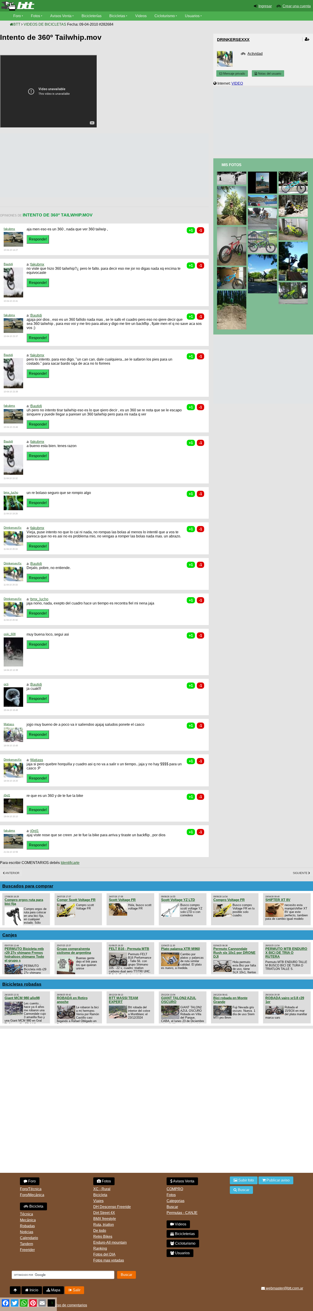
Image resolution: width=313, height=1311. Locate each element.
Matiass (9, 724)
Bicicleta (35, 1206)
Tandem (26, 1244)
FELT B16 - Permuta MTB (129, 949)
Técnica (26, 1214)
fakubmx (9, 229)
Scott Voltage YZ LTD (178, 900)
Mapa (55, 1290)
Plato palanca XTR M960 (180, 949)
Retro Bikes (102, 1236)
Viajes (98, 1201)
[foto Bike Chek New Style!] (294, 284)
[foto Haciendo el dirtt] (232, 292)
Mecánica (28, 1220)
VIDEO (237, 83)
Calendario (29, 1238)
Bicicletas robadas (21, 984)
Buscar (172, 1207)
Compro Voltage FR (229, 900)
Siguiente (300, 873)
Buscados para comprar (27, 886)
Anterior (12, 873)
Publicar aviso (278, 1180)
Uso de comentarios (71, 1305)
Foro (17, 16)
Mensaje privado (233, 73)
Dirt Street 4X (104, 1213)
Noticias (26, 1232)
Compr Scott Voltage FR (76, 900)
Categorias (175, 1201)
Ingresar (265, 6)
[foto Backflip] (232, 188)
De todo (99, 1231)
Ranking (100, 1248)
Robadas (27, 1226)
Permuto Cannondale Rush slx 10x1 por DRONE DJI (234, 952)
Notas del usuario (269, 73)
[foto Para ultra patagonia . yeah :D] (263, 173)
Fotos (35, 16)
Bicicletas (117, 16)
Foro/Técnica (30, 1189)
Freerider (27, 1250)
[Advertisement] (83, 165)
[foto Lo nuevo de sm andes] (263, 197)
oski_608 (10, 634)
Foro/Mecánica (32, 1195)
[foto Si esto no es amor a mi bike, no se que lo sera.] (294, 197)
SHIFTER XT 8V (277, 900)
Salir (76, 1290)
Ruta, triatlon (103, 1225)
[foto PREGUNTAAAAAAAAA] (294, 220)
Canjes (9, 935)
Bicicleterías (92, 16)
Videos (141, 16)
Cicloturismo (164, 16)
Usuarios (192, 16)
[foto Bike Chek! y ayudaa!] (294, 173)
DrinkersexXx (13, 527)
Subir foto (245, 1180)
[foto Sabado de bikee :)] (263, 256)
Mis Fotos (232, 165)
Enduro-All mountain (110, 1242)
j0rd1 (7, 795)
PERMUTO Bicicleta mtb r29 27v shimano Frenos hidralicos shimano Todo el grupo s (24, 954)
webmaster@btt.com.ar (284, 1288)
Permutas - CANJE (182, 1213)
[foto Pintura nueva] (232, 269)
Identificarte (70, 863)
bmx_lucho (11, 492)
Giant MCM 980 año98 (22, 998)
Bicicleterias (184, 1234)
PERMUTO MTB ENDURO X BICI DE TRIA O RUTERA (286, 952)
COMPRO (175, 1189)
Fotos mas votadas (108, 1260)
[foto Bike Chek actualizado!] (263, 233)
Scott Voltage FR (122, 900)
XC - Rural (101, 1189)
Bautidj (8, 264)
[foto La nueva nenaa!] (232, 229)
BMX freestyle (104, 1219)
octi (6, 684)
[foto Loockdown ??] (263, 210)
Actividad (255, 54)
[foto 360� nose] (232, 173)
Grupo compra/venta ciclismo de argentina (74, 951)
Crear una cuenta (297, 6)
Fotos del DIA (104, 1254)
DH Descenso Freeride (112, 1207)
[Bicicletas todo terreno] (52, 6)
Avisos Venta (60, 16)
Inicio (33, 1290)
